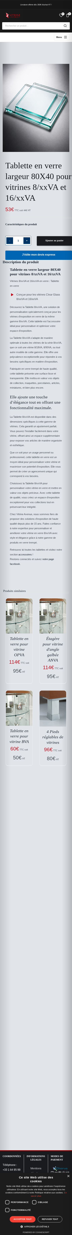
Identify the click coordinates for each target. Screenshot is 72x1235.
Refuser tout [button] (50, 1219)
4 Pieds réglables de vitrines (52, 737)
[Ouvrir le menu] (62, 37)
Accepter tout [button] (22, 1219)
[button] (36, 1227)
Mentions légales (35, 1171)
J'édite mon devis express (38, 254)
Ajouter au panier (54, 240)
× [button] (68, 1176)
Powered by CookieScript (36, 1232)
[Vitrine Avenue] (29, 15)
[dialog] (36, 1204)
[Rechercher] (65, 26)
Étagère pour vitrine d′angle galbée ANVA (53, 649)
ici (23, 549)
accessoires (25, 554)
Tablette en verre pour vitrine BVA (19, 736)
